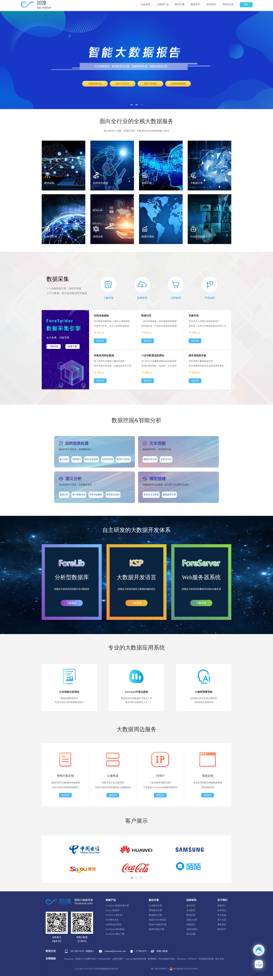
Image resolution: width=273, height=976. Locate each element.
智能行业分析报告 (158, 920)
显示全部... (220, 959)
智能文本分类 (150, 459)
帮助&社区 (228, 4)
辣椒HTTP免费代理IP (85, 959)
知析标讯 (146, 4)
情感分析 (64, 494)
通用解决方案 (155, 910)
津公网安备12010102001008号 (185, 969)
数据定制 (190, 915)
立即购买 (177, 83)
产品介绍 (104, 83)
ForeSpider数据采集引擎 (117, 905)
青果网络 (152, 959)
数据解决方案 (155, 915)
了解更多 (72, 603)
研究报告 (211, 4)
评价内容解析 (96, 494)
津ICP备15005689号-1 (160, 969)
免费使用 (142, 298)
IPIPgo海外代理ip (166, 959)
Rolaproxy (69, 959)
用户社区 (221, 920)
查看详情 (100, 381)
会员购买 (190, 910)
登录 (246, 4)
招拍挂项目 (191, 929)
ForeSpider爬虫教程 (115, 929)
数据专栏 (195, 4)
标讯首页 (190, 905)
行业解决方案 (155, 905)
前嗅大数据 (162, 951)
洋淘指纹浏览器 (206, 959)
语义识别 (64, 459)
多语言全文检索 (151, 494)
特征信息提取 (91, 459)
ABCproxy (181, 959)
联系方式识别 (123, 459)
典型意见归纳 (113, 494)
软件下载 (140, 83)
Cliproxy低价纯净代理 (135, 959)
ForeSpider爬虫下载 (115, 934)
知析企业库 (191, 920)
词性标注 (76, 459)
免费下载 (72, 346)
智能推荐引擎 (169, 494)
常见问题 (221, 915)
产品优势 (210, 298)
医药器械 (190, 934)
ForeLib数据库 (113, 910)
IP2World (192, 959)
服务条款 (221, 924)
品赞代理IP (117, 959)
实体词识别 (107, 459)
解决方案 (180, 4)
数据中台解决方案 (158, 924)
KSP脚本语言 (112, 920)
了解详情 (108, 298)
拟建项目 (190, 924)
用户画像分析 (78, 494)
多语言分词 (166, 459)
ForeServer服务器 (114, 915)
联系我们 (221, 910)
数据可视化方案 (156, 929)
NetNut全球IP (104, 959)
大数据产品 (163, 4)
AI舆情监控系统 (113, 924)
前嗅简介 (221, 905)
